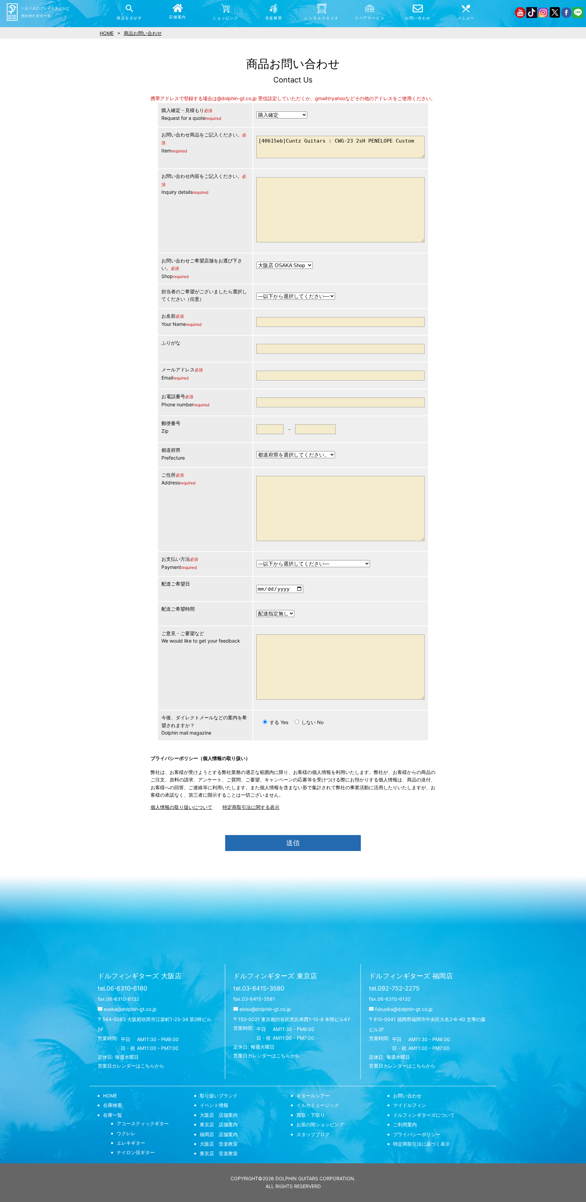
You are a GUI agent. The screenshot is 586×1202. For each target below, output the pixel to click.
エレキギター (131, 1143)
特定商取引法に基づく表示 (421, 1144)
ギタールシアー (313, 1095)
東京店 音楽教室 (219, 1153)
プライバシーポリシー (417, 1134)
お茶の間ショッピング (320, 1124)
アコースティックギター (143, 1123)
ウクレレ (126, 1133)
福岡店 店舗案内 (219, 1134)
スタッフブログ (313, 1134)
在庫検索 (112, 1105)
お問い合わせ (407, 1095)
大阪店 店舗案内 (219, 1115)
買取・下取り (310, 1115)
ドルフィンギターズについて (424, 1115)
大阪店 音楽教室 (219, 1144)
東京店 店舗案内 (219, 1124)
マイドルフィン (409, 1105)
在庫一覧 (112, 1115)
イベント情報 (214, 1105)
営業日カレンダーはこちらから (131, 1066)
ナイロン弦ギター (136, 1152)
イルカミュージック (317, 1105)
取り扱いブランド (219, 1095)
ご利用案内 (405, 1124)
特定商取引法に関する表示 (250, 807)
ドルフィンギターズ (139, 976)
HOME (110, 1095)
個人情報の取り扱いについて (181, 807)
